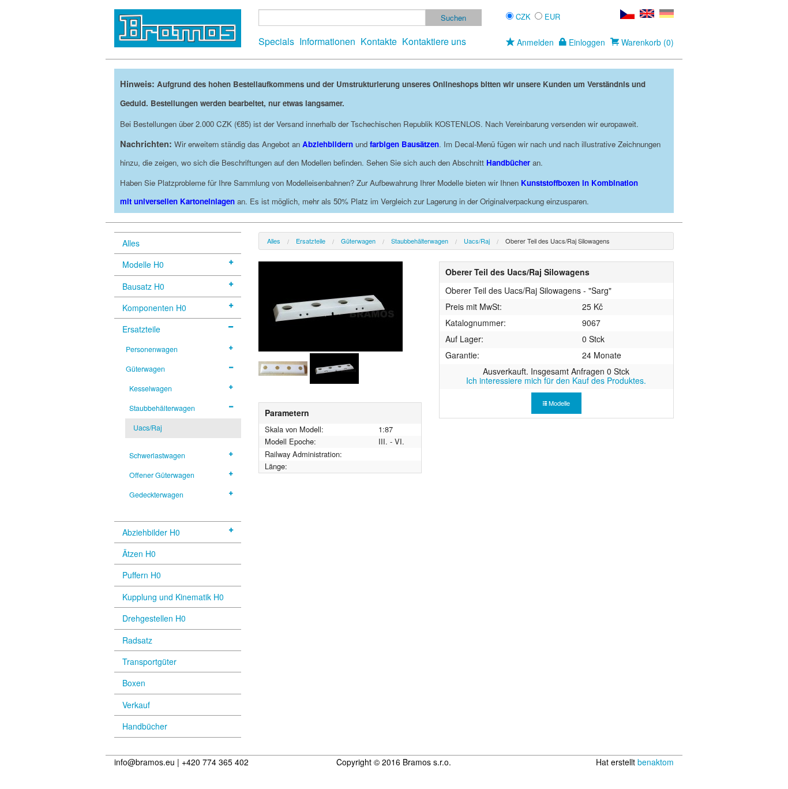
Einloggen (585, 42)
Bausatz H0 (143, 286)
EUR (552, 16)
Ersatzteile (141, 329)
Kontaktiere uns (434, 41)
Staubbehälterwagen (162, 408)
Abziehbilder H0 (151, 532)
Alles (131, 243)
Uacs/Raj (147, 427)
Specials (276, 41)
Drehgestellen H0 (154, 618)
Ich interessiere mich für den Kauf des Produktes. (556, 380)
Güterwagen (145, 369)
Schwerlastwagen (157, 455)
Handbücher (144, 726)
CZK (523, 16)
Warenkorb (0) (646, 42)
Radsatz (137, 640)
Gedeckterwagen (156, 494)
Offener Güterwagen (161, 475)
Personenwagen (152, 349)
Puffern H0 (141, 575)
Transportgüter (149, 661)
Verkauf (136, 705)
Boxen (133, 683)
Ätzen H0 (139, 553)
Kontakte (379, 41)
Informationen (327, 41)
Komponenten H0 (154, 307)
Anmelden (534, 42)
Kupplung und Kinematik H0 (173, 597)
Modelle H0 (143, 264)
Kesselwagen (150, 388)
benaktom (655, 762)
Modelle (558, 402)
